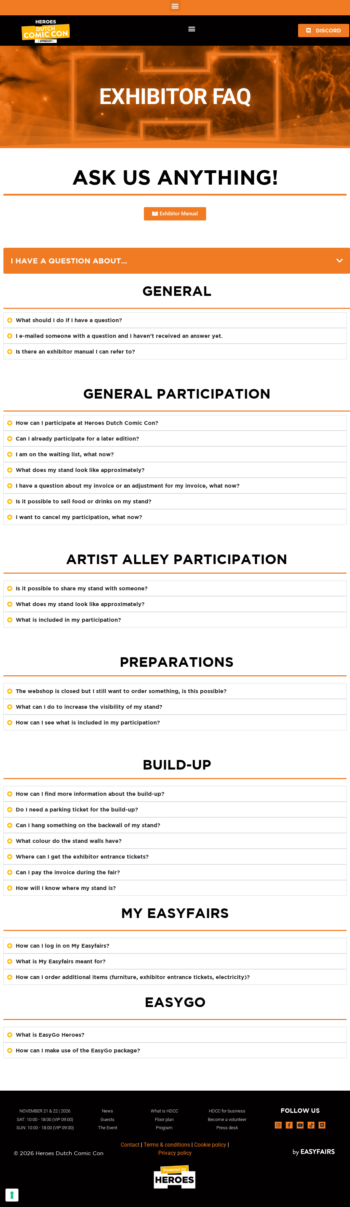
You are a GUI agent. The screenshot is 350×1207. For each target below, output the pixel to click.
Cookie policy (210, 1144)
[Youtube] (300, 1125)
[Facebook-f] (289, 1125)
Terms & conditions (167, 1144)
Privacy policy (175, 1153)
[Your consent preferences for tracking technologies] (11, 1195)
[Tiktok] (311, 1125)
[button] (175, 5)
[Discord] (322, 1125)
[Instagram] (278, 1125)
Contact (130, 1144)
